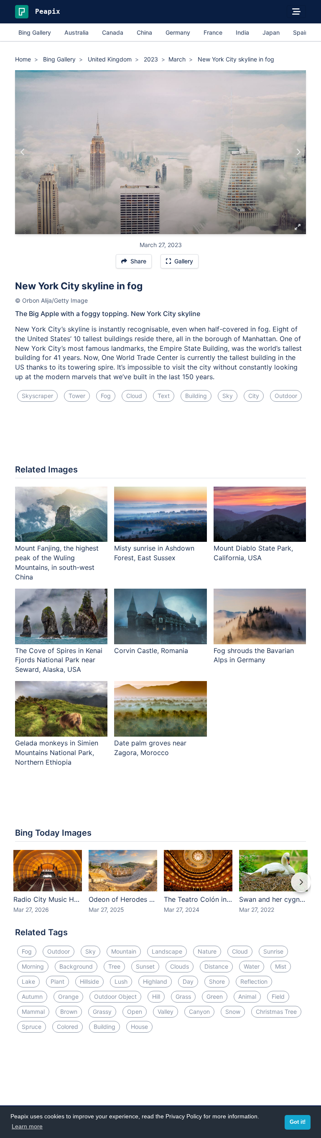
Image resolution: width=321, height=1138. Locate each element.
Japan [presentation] (271, 32)
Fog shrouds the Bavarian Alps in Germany (254, 655)
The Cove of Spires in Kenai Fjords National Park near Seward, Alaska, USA (58, 660)
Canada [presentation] (112, 32)
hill (156, 996)
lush (121, 981)
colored (67, 1026)
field (278, 996)
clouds (179, 966)
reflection (254, 981)
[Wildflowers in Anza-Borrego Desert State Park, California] (23, 152)
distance (216, 966)
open (134, 1011)
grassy (102, 1011)
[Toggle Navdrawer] (296, 11)
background (76, 966)
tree (114, 966)
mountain (123, 951)
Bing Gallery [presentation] (34, 32)
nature (207, 951)
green (214, 996)
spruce (31, 1026)
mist (280, 966)
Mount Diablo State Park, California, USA (253, 553)
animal (247, 996)
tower (77, 395)
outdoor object (115, 996)
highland (155, 981)
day (188, 981)
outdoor (286, 395)
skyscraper (37, 395)
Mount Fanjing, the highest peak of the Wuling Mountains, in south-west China (57, 562)
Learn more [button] (27, 1126)
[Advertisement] (160, 436)
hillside (89, 981)
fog (106, 395)
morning (33, 966)
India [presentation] (242, 32)
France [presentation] (213, 32)
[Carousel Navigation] (160, 888)
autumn (32, 996)
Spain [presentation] (300, 32)
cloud (134, 395)
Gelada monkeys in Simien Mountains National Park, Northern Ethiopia (56, 752)
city (253, 395)
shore (217, 981)
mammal (33, 1011)
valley (165, 1011)
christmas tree (276, 1011)
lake (28, 981)
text (164, 395)
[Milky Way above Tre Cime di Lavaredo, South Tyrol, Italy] (298, 152)
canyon (199, 1011)
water (252, 966)
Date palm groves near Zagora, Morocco (150, 748)
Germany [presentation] (178, 32)
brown (68, 1011)
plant (57, 981)
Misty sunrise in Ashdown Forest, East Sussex (154, 553)
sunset (145, 966)
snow (232, 1011)
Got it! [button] (298, 1122)
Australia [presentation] (76, 32)
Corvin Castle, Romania (151, 650)
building (196, 395)
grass (183, 996)
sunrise (273, 951)
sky (227, 395)
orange (68, 996)
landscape (167, 951)
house (139, 1026)
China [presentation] (144, 32)
